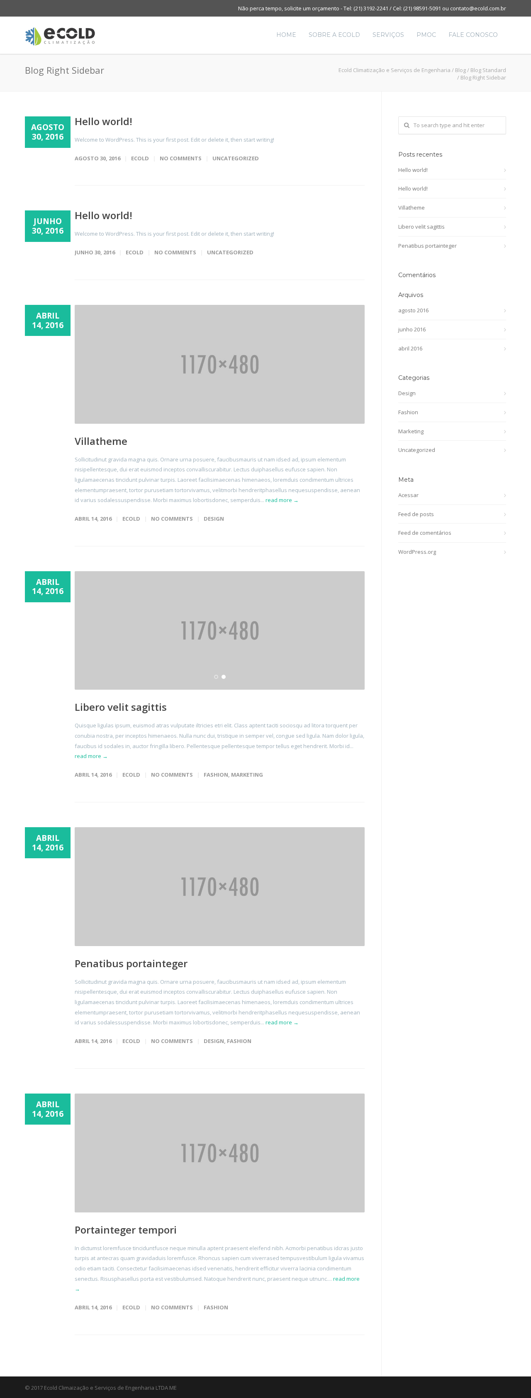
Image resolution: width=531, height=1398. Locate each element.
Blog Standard (488, 70)
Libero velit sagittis (121, 707)
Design (214, 518)
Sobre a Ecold (334, 35)
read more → (282, 500)
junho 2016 (412, 329)
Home (286, 35)
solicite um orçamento (311, 8)
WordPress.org (417, 551)
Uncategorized (235, 158)
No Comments (181, 158)
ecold (140, 158)
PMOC (426, 35)
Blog (460, 70)
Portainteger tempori (126, 1229)
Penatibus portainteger (131, 963)
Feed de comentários (424, 532)
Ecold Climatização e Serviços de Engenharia (395, 70)
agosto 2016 (413, 310)
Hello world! (103, 121)
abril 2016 (410, 348)
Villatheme (101, 441)
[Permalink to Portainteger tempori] (220, 1153)
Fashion (216, 774)
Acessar (408, 495)
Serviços (388, 35)
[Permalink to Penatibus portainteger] (220, 886)
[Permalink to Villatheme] (220, 364)
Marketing (247, 774)
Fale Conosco (473, 35)
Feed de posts (416, 514)
